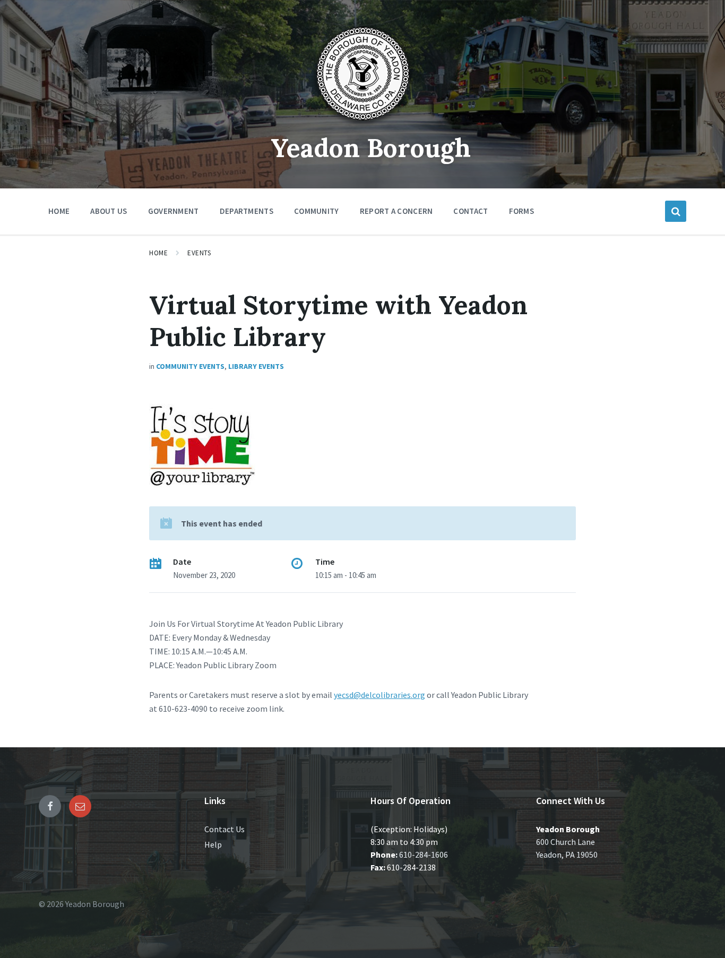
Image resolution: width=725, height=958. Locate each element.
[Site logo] (362, 124)
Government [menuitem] (173, 211)
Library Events (256, 366)
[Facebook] (50, 806)
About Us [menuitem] (108, 211)
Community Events (190, 366)
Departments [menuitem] (246, 211)
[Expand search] (675, 211)
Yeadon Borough (371, 148)
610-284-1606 (423, 854)
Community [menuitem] (316, 211)
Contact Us (224, 829)
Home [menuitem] (59, 211)
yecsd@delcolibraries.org (379, 694)
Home (158, 252)
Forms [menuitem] (521, 211)
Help (213, 844)
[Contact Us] (80, 806)
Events (199, 252)
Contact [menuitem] (470, 211)
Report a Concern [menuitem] (396, 211)
